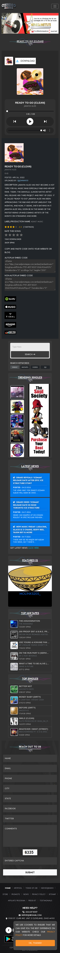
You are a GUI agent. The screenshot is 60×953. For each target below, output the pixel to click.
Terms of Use (31, 888)
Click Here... (34, 547)
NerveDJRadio (47, 888)
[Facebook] (9, 930)
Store (5, 894)
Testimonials (46, 900)
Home (8, 888)
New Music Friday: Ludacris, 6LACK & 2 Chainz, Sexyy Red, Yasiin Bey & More (30, 529)
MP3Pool (18, 888)
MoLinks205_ (30, 593)
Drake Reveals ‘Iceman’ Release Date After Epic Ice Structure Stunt (28, 480)
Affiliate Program (16, 900)
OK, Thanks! (35, 943)
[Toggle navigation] (54, 6)
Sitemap (52, 894)
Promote (16, 894)
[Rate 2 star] (9, 235)
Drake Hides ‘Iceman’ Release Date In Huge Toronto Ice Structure (26, 505)
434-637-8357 (31, 912)
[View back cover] (14, 152)
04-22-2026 (26, 487)
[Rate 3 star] (13, 235)
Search (29, 354)
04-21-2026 (26, 512)
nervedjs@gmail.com (32, 915)
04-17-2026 (26, 537)
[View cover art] (9, 61)
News (26, 894)
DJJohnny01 (22, 180)
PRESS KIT (32, 900)
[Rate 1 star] (6, 235)
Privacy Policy (38, 894)
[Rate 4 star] (17, 235)
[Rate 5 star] (21, 235)
